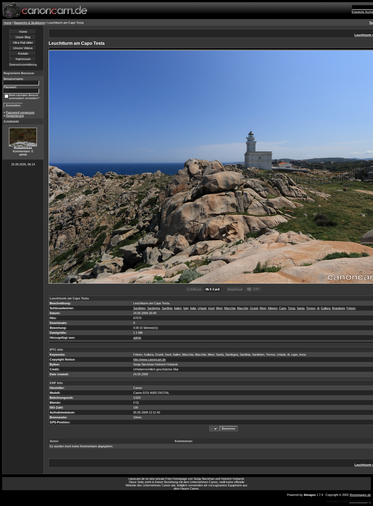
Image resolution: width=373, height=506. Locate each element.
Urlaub (202, 308)
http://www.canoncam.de (149, 359)
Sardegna (153, 308)
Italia (193, 308)
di (318, 308)
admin (137, 337)
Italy (185, 308)
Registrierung (15, 115)
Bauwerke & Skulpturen (29, 22)
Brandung (338, 308)
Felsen (351, 308)
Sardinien (139, 308)
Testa (291, 308)
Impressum (23, 59)
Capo (282, 308)
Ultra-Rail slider (23, 42)
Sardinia (167, 308)
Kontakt (23, 53)
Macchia (229, 308)
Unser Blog (23, 37)
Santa (300, 308)
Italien (178, 308)
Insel (211, 308)
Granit (254, 308)
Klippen (272, 308)
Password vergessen (20, 112)
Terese (310, 308)
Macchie (242, 308)
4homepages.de (360, 494)
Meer (219, 308)
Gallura (325, 308)
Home (7, 22)
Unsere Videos (23, 48)
